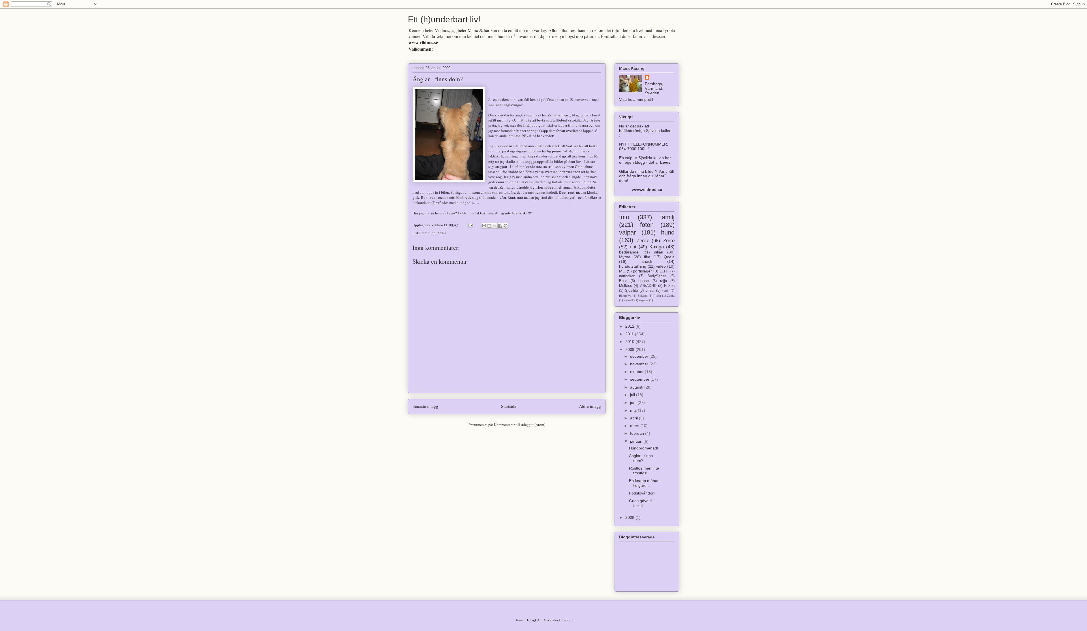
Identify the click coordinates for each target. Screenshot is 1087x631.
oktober (637, 371)
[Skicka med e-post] (484, 226)
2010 (630, 341)
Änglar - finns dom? (437, 79)
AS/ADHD (648, 286)
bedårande (629, 252)
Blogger (565, 620)
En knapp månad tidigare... (644, 483)
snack (647, 261)
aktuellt (629, 300)
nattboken (627, 276)
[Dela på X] (495, 226)
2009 (630, 349)
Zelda (671, 295)
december (639, 356)
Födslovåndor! (642, 493)
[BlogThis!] (489, 226)
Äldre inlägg (590, 406)
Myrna (624, 257)
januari (636, 441)
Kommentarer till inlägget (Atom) (519, 424)
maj (634, 410)
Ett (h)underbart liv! (444, 19)
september (640, 379)
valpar (627, 232)
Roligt (657, 295)
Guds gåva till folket (641, 503)
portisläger (642, 271)
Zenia (441, 232)
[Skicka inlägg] (470, 224)
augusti (637, 387)
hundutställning (632, 266)
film (647, 257)
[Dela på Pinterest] (505, 226)
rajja (663, 281)
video (661, 266)
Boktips (642, 295)
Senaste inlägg (425, 406)
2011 (630, 334)
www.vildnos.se (423, 42)
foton (647, 224)
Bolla (623, 281)
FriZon (669, 286)
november (639, 364)
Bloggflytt (625, 295)
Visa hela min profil (636, 99)
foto (624, 217)
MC (622, 271)
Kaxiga (656, 247)
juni (633, 402)
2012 (630, 326)
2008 (630, 517)
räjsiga (643, 300)
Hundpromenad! (643, 448)
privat (649, 291)
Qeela (669, 257)
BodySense (656, 276)
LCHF (664, 271)
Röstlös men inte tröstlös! (644, 470)
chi (633, 247)
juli (633, 395)
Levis (665, 162)
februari (637, 433)
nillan (658, 252)
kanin (665, 290)
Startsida (508, 406)
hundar (643, 281)
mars (635, 425)
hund (432, 232)
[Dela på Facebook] (500, 226)
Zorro (669, 240)
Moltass (625, 286)
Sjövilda (631, 291)
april (634, 418)
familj (667, 217)
